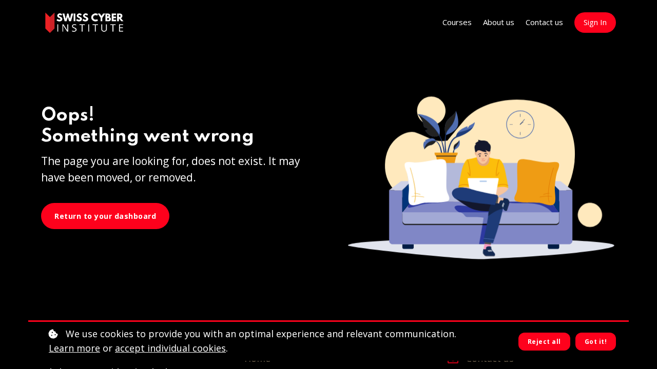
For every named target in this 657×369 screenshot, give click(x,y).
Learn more (74, 348)
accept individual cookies (170, 348)
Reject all (544, 341)
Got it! (596, 341)
